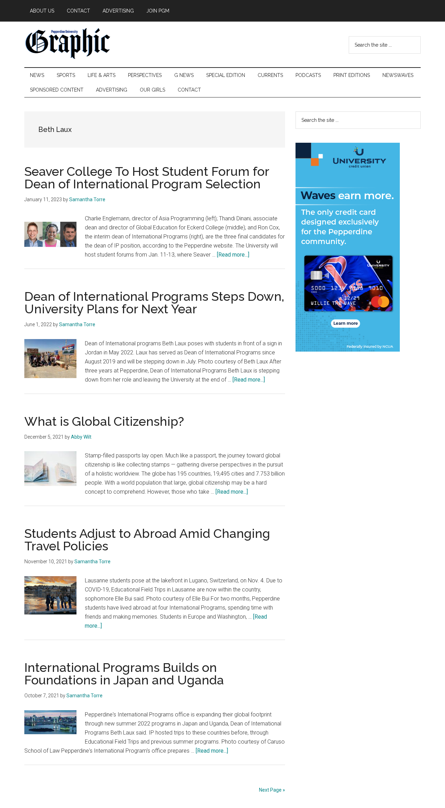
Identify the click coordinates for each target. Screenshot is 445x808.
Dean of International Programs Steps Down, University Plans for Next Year (154, 302)
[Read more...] (233, 254)
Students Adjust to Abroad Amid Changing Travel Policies (147, 539)
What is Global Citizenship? (104, 421)
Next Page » (272, 790)
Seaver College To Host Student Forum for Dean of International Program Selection (146, 177)
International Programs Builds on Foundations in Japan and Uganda (124, 673)
